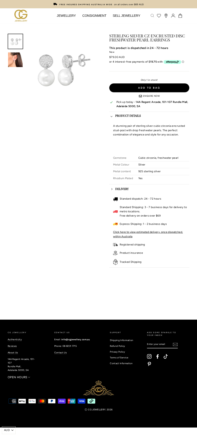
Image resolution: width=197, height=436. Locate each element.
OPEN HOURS (18, 377)
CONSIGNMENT (94, 16)
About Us (13, 352)
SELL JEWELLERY (126, 16)
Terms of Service (119, 357)
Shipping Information (121, 340)
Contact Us (60, 352)
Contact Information (121, 363)
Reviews (12, 346)
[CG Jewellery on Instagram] (149, 356)
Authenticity (15, 339)
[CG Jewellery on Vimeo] (165, 356)
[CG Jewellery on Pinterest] (149, 364)
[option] (98, 4)
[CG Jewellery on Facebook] (157, 356)
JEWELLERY (66, 16)
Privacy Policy (117, 351)
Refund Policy (117, 346)
